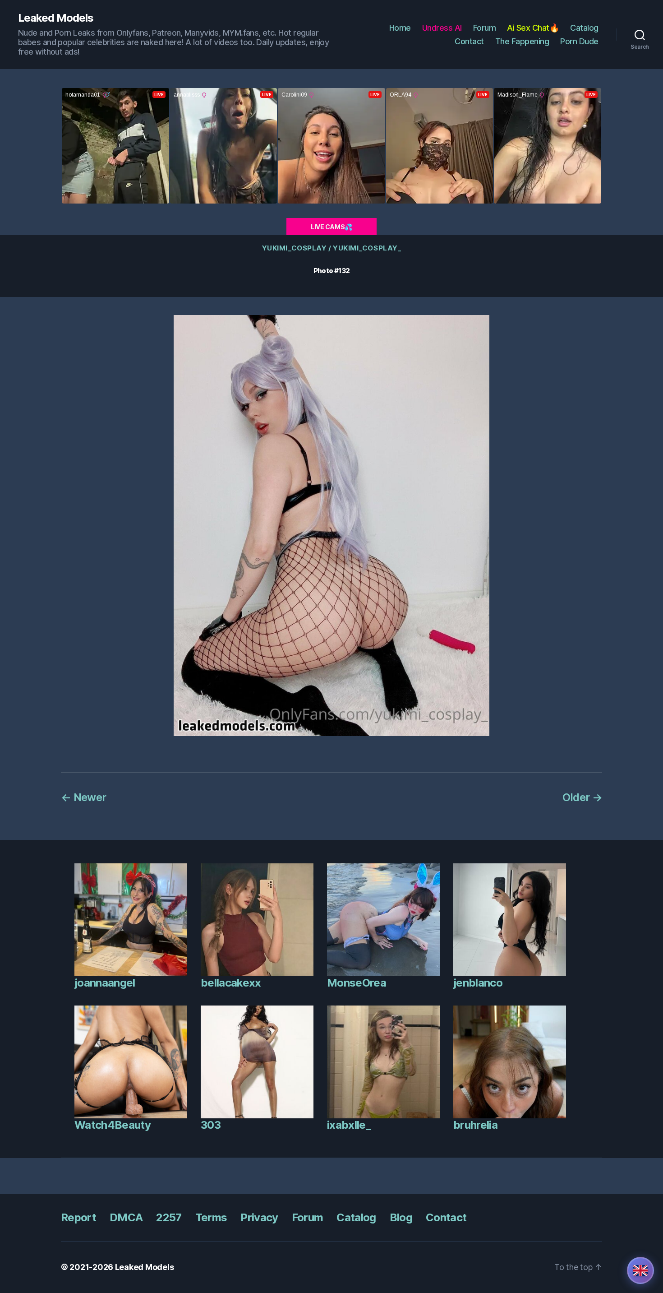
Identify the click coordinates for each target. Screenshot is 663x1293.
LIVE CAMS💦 (331, 227)
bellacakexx (231, 982)
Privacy (259, 1217)
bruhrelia (475, 1124)
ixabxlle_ (348, 1124)
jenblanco (477, 982)
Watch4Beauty (112, 1124)
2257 (168, 1217)
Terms (211, 1217)
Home (400, 27)
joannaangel (104, 982)
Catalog (584, 27)
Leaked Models (55, 18)
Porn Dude (579, 41)
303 (211, 1124)
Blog (401, 1217)
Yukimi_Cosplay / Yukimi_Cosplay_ (331, 248)
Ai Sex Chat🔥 (533, 27)
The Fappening (522, 41)
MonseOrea (356, 982)
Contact (469, 41)
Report (78, 1217)
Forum (484, 27)
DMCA (126, 1217)
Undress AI (442, 27)
